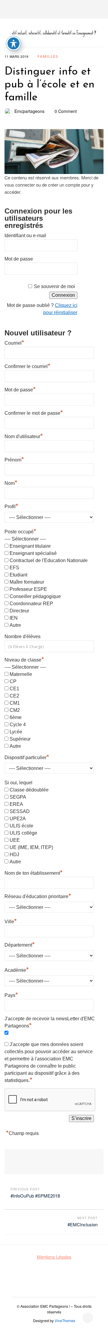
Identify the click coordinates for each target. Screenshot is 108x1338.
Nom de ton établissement (33, 872)
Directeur (19, 610)
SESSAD (20, 811)
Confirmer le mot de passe (33, 412)
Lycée (16, 731)
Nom (10, 482)
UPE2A (18, 818)
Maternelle (21, 674)
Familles (48, 56)
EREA (16, 804)
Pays (11, 994)
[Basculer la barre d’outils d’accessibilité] (13, 43)
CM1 (15, 703)
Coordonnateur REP (31, 603)
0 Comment (66, 111)
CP (13, 681)
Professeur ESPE (28, 589)
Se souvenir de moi (54, 286)
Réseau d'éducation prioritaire (37, 895)
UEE (15, 840)
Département (19, 944)
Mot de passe (18, 258)
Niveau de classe (24, 659)
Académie (16, 969)
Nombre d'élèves (22, 636)
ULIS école (21, 825)
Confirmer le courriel (27, 365)
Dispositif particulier (26, 756)
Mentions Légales (54, 1257)
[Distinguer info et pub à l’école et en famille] (54, 151)
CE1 (14, 688)
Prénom (14, 459)
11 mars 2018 (16, 56)
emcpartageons (29, 111)
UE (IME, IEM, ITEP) (31, 847)
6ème (16, 717)
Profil (11, 505)
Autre (15, 625)
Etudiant (18, 574)
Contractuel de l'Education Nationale (49, 560)
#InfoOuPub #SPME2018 (35, 1195)
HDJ (14, 854)
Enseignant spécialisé (33, 553)
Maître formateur (27, 582)
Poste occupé (20, 531)
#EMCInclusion (83, 1224)
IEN (14, 617)
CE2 (14, 695)
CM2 (15, 710)
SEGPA (18, 797)
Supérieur (20, 738)
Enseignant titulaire (30, 546)
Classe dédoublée (29, 789)
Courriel (14, 342)
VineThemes (65, 1320)
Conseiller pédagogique (35, 596)
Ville (10, 921)
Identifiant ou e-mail (25, 235)
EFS (14, 567)
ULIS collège (23, 833)
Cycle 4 (18, 724)
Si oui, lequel (18, 782)
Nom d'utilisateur (23, 435)
